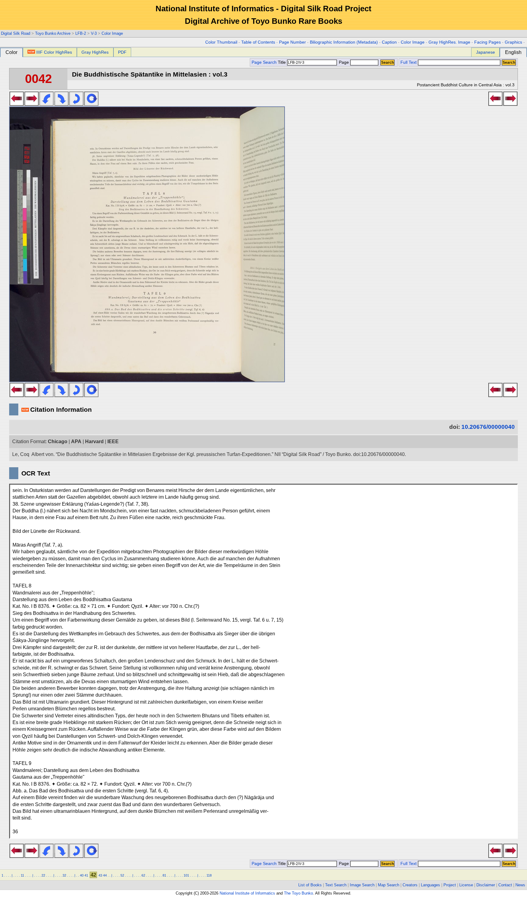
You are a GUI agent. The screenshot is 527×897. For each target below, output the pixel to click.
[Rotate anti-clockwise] (46, 104)
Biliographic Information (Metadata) (344, 42)
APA (76, 441)
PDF (122, 52)
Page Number (292, 42)
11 (22, 875)
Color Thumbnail (221, 42)
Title (282, 62)
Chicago (57, 441)
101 (186, 875)
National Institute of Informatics (247, 893)
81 (164, 875)
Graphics (513, 42)
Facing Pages (487, 42)
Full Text (408, 62)
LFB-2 (80, 33)
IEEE (113, 441)
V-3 (94, 33)
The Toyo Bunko (298, 893)
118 (209, 875)
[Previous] (16, 104)
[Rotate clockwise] (61, 104)
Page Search (264, 62)
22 (43, 875)
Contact (505, 885)
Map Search (388, 885)
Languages (430, 885)
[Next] (31, 104)
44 (105, 875)
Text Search (335, 885)
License (466, 885)
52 (122, 875)
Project (449, 885)
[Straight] (91, 104)
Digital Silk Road (15, 33)
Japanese (485, 52)
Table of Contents (258, 42)
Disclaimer (485, 885)
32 (64, 875)
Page (344, 62)
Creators (410, 885)
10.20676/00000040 (488, 427)
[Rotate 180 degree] (76, 104)
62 (143, 875)
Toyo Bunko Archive (52, 33)
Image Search (362, 885)
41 (86, 875)
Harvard (94, 441)
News (520, 885)
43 (100, 875)
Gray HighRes (95, 52)
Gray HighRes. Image (449, 42)
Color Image (112, 33)
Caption (389, 42)
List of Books (310, 885)
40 (82, 875)
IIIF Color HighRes (54, 52)
